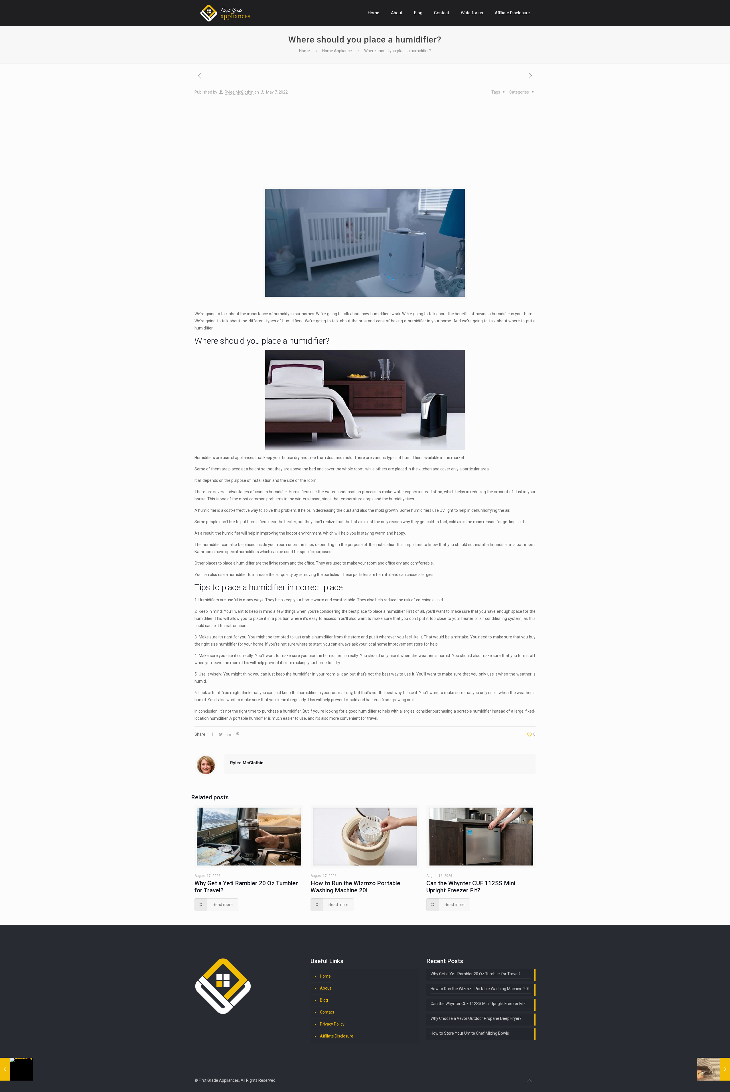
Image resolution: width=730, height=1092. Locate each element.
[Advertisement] (365, 139)
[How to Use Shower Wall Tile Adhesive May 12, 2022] (713, 1069)
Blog (324, 1000)
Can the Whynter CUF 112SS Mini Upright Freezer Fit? (470, 887)
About (325, 988)
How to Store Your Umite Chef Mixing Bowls (470, 1033)
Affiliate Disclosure (336, 1036)
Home (304, 50)
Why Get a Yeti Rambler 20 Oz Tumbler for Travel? (475, 974)
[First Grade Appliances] (225, 13)
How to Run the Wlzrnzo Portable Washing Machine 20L (355, 887)
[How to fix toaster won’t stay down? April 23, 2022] (16, 1069)
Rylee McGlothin (239, 92)
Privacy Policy (332, 1024)
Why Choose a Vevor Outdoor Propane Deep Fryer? (476, 1018)
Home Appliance (337, 50)
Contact (327, 1012)
